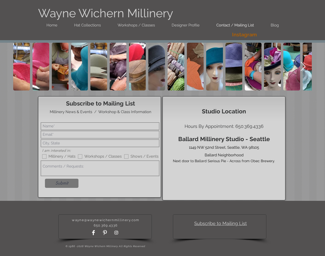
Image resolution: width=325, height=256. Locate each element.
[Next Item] (303, 67)
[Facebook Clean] (93, 232)
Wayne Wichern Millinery (105, 13)
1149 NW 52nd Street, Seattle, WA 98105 (224, 147)
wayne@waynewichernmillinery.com (105, 220)
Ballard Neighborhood (224, 155)
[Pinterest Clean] (104, 232)
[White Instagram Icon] (116, 232)
